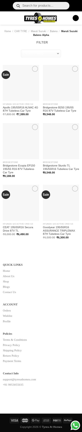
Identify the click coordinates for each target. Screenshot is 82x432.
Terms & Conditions (15, 339)
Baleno (54, 31)
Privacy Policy (11, 345)
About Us (8, 276)
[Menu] (5, 18)
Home (7, 31)
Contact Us (9, 292)
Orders (7, 310)
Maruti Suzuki (38, 31)
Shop (6, 281)
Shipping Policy (12, 350)
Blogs (6, 286)
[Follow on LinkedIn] (18, 393)
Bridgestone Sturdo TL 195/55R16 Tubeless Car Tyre (61, 167)
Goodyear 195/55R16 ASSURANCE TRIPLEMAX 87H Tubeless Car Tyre (59, 230)
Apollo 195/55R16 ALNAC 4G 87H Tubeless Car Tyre (20, 109)
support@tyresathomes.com (19, 379)
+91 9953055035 (13, 384)
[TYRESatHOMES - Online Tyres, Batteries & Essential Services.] (40, 18)
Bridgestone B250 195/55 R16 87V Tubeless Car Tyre (59, 109)
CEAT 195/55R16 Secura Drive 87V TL (18, 229)
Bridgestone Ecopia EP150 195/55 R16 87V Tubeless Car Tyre (19, 169)
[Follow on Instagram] (12, 393)
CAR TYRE (20, 31)
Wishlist (7, 315)
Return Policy (11, 355)
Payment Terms (12, 361)
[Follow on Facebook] (6, 393)
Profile (7, 321)
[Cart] (76, 18)
